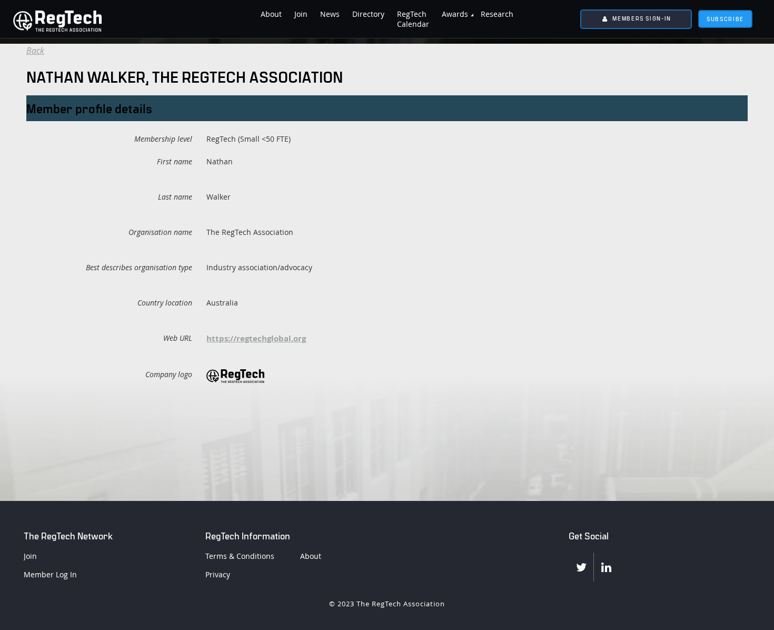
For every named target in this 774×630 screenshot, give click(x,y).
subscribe (725, 18)
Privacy (217, 574)
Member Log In (50, 574)
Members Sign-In (641, 18)
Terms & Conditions (239, 556)
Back (35, 50)
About (310, 556)
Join (30, 556)
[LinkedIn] (606, 567)
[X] (581, 567)
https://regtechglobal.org (256, 338)
